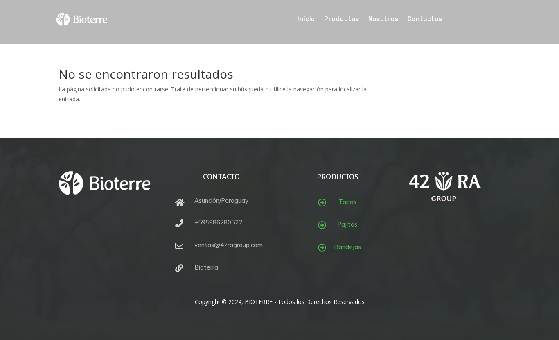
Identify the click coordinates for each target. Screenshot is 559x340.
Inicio (306, 19)
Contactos (425, 19)
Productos (341, 19)
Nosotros (383, 19)
